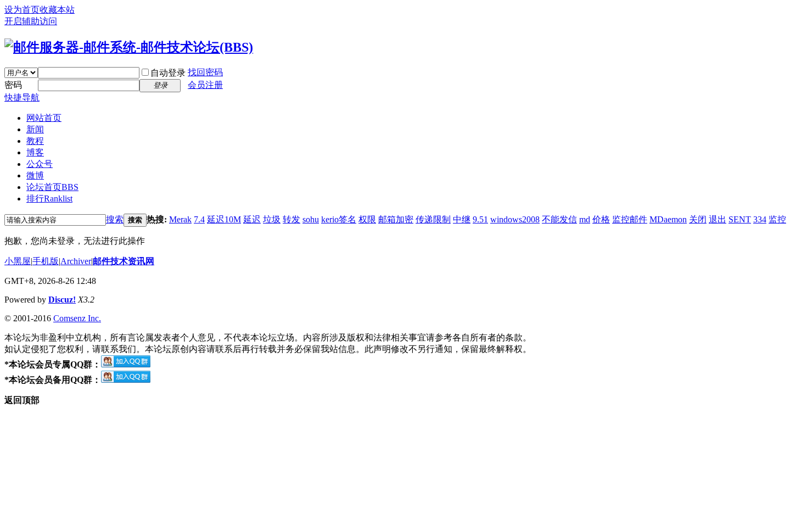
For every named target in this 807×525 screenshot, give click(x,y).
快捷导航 (22, 97)
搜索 (115, 219)
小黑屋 (17, 261)
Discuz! (62, 299)
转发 (291, 219)
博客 (35, 152)
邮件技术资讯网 (123, 261)
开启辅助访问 (30, 21)
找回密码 (205, 72)
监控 (777, 219)
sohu (310, 219)
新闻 (35, 129)
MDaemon (668, 219)
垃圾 (272, 219)
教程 (35, 141)
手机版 (45, 261)
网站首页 (43, 117)
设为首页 (22, 9)
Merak (180, 219)
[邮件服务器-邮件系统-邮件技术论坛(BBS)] (128, 47)
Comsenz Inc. (77, 318)
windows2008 (515, 219)
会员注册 (205, 85)
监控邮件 (629, 219)
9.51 (480, 219)
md (584, 219)
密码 (13, 85)
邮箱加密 (395, 219)
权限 (367, 219)
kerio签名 (338, 219)
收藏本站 (57, 9)
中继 (461, 219)
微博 (35, 175)
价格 (601, 219)
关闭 (698, 219)
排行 (49, 198)
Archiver (75, 261)
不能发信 (559, 219)
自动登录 (168, 72)
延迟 (252, 219)
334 (759, 219)
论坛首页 (52, 187)
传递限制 (433, 219)
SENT (739, 219)
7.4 (199, 219)
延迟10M (224, 219)
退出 (717, 219)
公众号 (39, 164)
